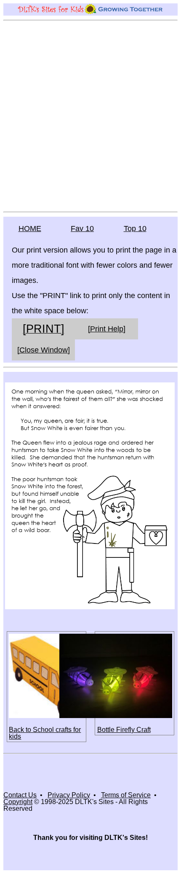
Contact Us (20, 795)
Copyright (17, 801)
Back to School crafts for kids (45, 733)
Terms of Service (126, 795)
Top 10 (135, 228)
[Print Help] (106, 329)
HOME (30, 228)
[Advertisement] (90, 115)
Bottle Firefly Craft (124, 729)
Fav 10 (82, 228)
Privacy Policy (69, 795)
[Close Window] (43, 350)
